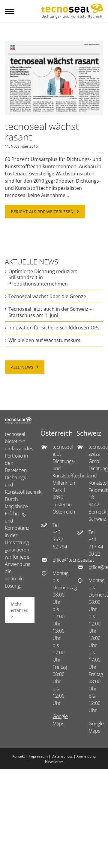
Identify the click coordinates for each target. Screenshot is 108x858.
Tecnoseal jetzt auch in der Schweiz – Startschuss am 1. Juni (50, 312)
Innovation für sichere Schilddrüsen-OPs (54, 327)
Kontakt (18, 756)
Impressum (38, 756)
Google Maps (59, 720)
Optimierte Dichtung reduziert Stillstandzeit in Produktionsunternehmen (42, 277)
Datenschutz (62, 756)
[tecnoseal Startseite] (18, 422)
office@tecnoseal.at (59, 560)
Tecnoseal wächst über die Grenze (47, 296)
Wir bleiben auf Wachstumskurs (44, 340)
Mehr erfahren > (19, 610)
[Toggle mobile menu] (9, 11)
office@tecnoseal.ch (95, 567)
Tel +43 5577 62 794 (59, 536)
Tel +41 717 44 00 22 (95, 543)
